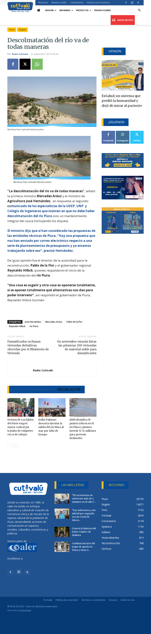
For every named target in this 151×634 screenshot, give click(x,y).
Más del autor (68, 389)
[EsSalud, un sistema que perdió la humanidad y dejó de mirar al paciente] (123, 75)
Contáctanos (76, 2)
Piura (12, 29)
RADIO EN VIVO (125, 20)
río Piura (33, 326)
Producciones (102, 10)
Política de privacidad (67, 600)
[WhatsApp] (37, 64)
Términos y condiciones (93, 600)
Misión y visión (59, 2)
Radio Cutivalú (20, 54)
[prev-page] (9, 445)
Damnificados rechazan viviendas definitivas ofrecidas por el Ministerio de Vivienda (28, 347)
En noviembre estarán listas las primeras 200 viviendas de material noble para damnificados (76, 347)
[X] (138, 2)
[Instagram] (132, 2)
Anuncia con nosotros (98, 2)
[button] (139, 10)
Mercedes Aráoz (53, 321)
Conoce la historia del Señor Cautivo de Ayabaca (84, 531)
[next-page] (15, 445)
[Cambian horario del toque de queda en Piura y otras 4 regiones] (62, 547)
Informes (64, 10)
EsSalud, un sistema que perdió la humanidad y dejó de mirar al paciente (122, 101)
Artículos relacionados (33, 389)
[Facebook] (126, 2)
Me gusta (108, 132)
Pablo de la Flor (74, 321)
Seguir (123, 132)
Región (49, 10)
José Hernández (33, 321)
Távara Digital (25, 610)
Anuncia (113, 600)
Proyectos (82, 10)
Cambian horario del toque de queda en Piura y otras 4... (83, 546)
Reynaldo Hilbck (17, 326)
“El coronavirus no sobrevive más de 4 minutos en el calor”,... (84, 498)
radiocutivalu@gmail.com (22, 562)
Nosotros (43, 2)
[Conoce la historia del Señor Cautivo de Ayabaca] (62, 532)
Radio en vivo (128, 600)
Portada (48, 600)
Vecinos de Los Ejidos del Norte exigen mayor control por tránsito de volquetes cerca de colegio (20, 427)
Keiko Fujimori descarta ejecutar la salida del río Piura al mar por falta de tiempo (51, 427)
